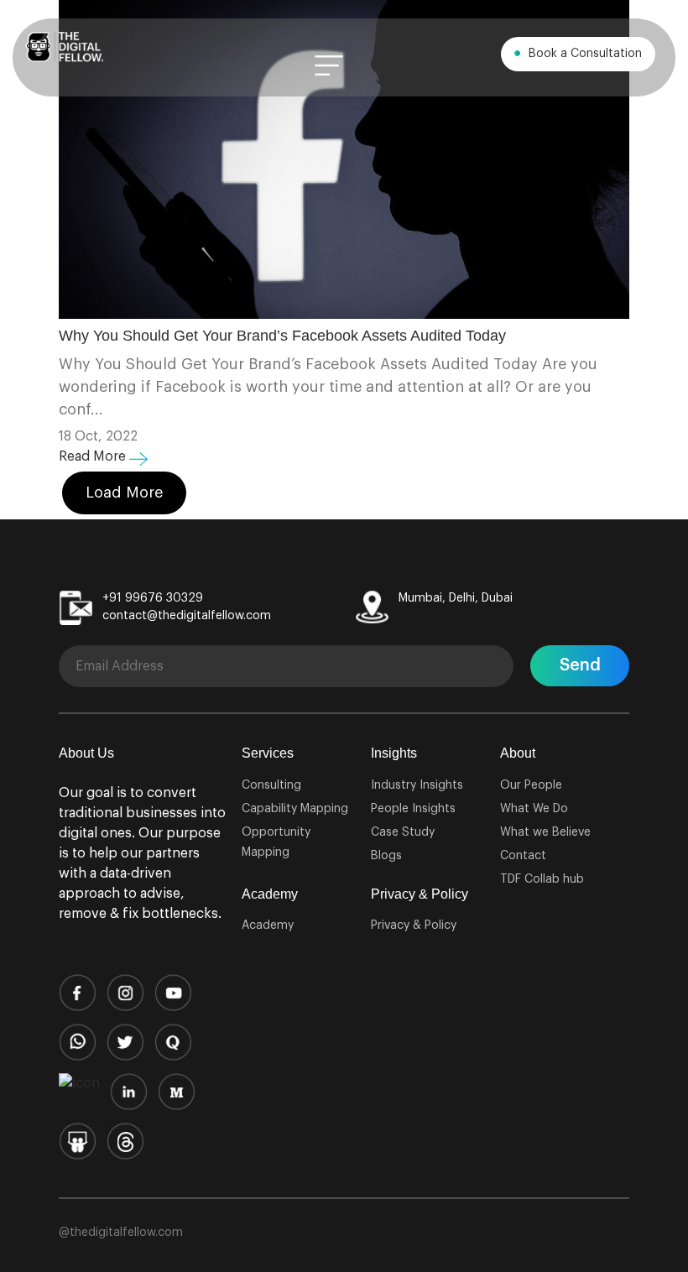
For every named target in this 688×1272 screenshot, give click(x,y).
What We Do (534, 809)
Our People (531, 785)
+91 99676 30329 (152, 598)
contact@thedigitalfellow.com (186, 616)
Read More (94, 456)
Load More (124, 492)
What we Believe (545, 832)
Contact (523, 856)
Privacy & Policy (413, 925)
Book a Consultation (583, 54)
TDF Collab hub (542, 879)
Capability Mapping (295, 809)
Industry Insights (417, 785)
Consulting (271, 785)
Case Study (403, 832)
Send (580, 665)
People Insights (413, 809)
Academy (268, 925)
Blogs (386, 856)
